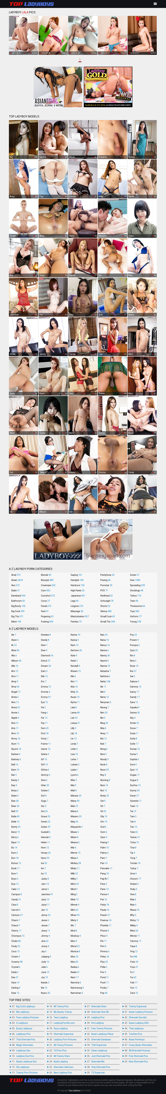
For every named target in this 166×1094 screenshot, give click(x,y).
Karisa (75, 640)
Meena (75, 842)
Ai (14, 645)
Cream (15, 956)
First (44, 733)
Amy (15, 686)
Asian (17, 580)
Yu (132, 972)
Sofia (133, 738)
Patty (104, 904)
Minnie (75, 904)
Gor (43, 806)
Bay (14, 785)
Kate (74, 655)
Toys (134, 611)
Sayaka (134, 707)
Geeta (45, 754)
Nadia (75, 972)
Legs (75, 601)
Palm (104, 847)
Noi (103, 738)
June (45, 972)
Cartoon (17, 915)
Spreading (137, 585)
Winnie (135, 936)
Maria (74, 811)
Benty (15, 827)
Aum (15, 743)
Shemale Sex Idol (138, 1017)
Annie (15, 712)
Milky (74, 878)
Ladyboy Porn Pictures (65, 1039)
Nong (103, 749)
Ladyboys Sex (23, 1050)
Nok (103, 743)
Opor (103, 837)
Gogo (44, 801)
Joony (45, 946)
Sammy (135, 686)
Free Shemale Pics (138, 1056)
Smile (134, 723)
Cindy (15, 946)
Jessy (45, 930)
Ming (74, 894)
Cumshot (48, 595)
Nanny (105, 655)
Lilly (73, 728)
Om (103, 821)
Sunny (135, 790)
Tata (134, 832)
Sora (133, 764)
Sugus (134, 780)
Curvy (45, 601)
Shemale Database (101, 1039)
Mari (74, 806)
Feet (45, 611)
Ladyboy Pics (98, 1017)
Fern (45, 728)
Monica (75, 951)
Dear (15, 993)
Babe (15, 590)
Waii (133, 899)
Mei (73, 847)
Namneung (77, 987)
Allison (16, 660)
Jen (44, 910)
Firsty (44, 738)
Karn (74, 645)
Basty (15, 780)
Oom (103, 832)
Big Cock (17, 611)
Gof (44, 795)
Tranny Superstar (138, 1006)
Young (135, 621)
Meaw (75, 832)
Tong (133, 858)
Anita (15, 697)
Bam (15, 769)
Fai (43, 707)
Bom (14, 852)
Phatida (105, 925)
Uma (133, 873)
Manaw (76, 795)
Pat (103, 899)
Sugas (135, 775)
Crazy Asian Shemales (140, 1045)
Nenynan (105, 702)
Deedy (45, 640)
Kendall (75, 666)
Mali (74, 790)
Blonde (46, 575)
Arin (15, 723)
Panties (76, 621)
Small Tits (107, 621)
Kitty (74, 692)
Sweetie (136, 801)
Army (15, 738)
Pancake (106, 868)
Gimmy (45, 775)
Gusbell (45, 832)
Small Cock (107, 616)
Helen (45, 842)
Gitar (45, 785)
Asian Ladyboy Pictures (141, 1012)
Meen (74, 837)
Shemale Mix (98, 1061)
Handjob (77, 580)
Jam (45, 884)
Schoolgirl (106, 601)
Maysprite (77, 827)
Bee (14, 801)
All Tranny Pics (61, 1006)
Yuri (133, 987)
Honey (46, 852)
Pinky (104, 956)
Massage (77, 611)
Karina (75, 634)
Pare (103, 884)
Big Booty (18, 606)
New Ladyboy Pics (63, 1072)
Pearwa (105, 920)
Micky (75, 868)
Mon (74, 941)
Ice (44, 863)
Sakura (134, 681)
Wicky (134, 920)
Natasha (105, 671)
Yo (133, 956)
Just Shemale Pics (100, 1056)
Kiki (73, 676)
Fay (44, 723)
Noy (103, 775)
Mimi (75, 884)
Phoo (103, 936)
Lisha (74, 759)
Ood (103, 827)
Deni (44, 645)
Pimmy (104, 951)
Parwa (104, 894)
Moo (74, 956)
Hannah (46, 837)
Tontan (135, 863)
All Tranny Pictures (63, 1045)
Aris (14, 728)
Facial (46, 606)
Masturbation (80, 616)
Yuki (133, 982)
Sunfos (135, 785)
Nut (103, 790)
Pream (134, 640)
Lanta (75, 712)
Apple (15, 718)
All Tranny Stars (62, 1056)
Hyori (45, 858)
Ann (15, 702)
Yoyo (134, 967)
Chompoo (17, 936)
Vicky (133, 889)
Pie (103, 941)
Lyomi (74, 775)
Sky (133, 718)
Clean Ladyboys (99, 1050)
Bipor (15, 842)
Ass (15, 585)
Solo (135, 580)
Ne (103, 686)
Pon (103, 972)
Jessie (45, 925)
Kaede (45, 982)
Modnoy (76, 936)
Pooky (104, 987)
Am (14, 671)
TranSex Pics (135, 1034)
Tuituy (134, 868)
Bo (14, 847)
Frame (46, 743)
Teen (134, 601)
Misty (74, 920)
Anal (15, 575)
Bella (15, 816)
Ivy (44, 873)
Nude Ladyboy (61, 1061)
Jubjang (46, 956)
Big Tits (17, 616)
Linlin (74, 749)
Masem (76, 816)
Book (15, 868)
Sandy (135, 697)
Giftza (45, 769)
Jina (44, 941)
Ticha (134, 842)
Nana (104, 640)
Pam (103, 858)
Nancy (105, 645)
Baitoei (15, 754)
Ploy (104, 961)
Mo (73, 925)
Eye (44, 702)
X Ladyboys (22, 1023)
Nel (102, 692)
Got (44, 811)
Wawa (134, 910)
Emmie (45, 692)
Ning (104, 723)
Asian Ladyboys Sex (26, 1061)
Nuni (104, 785)
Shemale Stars (99, 1006)
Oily (103, 816)
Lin (74, 738)
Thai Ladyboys (136, 1028)
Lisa (74, 754)
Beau (14, 790)
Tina (133, 847)
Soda (134, 733)
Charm (15, 920)
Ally (14, 666)
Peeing (105, 580)
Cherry (16, 930)
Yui (133, 977)
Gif (44, 759)
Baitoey (16, 759)
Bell (14, 811)
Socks (134, 575)
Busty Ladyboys (24, 1028)
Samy (134, 692)
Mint (74, 910)
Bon (14, 858)
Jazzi (45, 904)
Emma (46, 686)
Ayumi (16, 749)
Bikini (16, 621)
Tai (133, 811)
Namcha (76, 982)
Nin (102, 718)
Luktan (75, 764)
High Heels (77, 590)
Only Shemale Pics (100, 1067)
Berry (15, 837)
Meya (74, 858)
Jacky (45, 878)
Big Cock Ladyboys (25, 1006)
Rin (132, 655)
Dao (14, 977)
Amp (14, 681)
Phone (104, 930)
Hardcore (77, 585)
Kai (44, 987)
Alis (14, 655)
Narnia (105, 666)
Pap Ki (104, 878)
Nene (104, 697)
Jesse (45, 920)
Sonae (135, 749)
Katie (74, 660)
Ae (13, 634)
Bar (14, 775)
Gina (44, 780)
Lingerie (77, 606)
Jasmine (47, 894)
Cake (15, 889)
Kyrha (75, 702)
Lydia (74, 769)
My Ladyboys (23, 1012)
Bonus (16, 863)
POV (104, 590)
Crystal (15, 967)
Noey (104, 733)
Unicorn (135, 878)
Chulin (16, 941)
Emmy (46, 697)
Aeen (15, 640)
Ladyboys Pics (23, 1034)
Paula (104, 910)
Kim (74, 681)
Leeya (75, 723)
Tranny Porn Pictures (27, 1072)
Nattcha (105, 676)
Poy (133, 634)
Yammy (135, 941)
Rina (133, 660)
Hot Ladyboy (97, 1023)
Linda (74, 743)
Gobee (45, 790)
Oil (103, 811)
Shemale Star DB (100, 1012)
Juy (44, 977)
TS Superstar (98, 1072)
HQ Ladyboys (23, 1067)
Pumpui (135, 645)
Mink (75, 899)
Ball (14, 764)
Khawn (76, 671)
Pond (104, 977)
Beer (15, 806)
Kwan (75, 697)
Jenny (45, 915)
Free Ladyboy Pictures (27, 1017)
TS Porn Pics (60, 1050)
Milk (74, 873)
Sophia (134, 759)
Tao (133, 827)
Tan (133, 821)
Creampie (48, 585)
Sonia (134, 754)
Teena (135, 837)
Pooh (104, 982)
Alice (15, 650)
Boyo (14, 878)
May (74, 821)
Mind (74, 889)
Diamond (47, 655)
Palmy (104, 852)
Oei (103, 801)
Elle (44, 676)
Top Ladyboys (75, 1090)
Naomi (104, 660)
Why (133, 915)
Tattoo (135, 595)
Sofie (134, 743)
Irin (43, 868)
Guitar (45, 827)
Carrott (15, 910)
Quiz (134, 650)
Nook (103, 764)
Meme (75, 852)
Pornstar (106, 585)
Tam (133, 816)
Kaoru (45, 993)
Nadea (75, 967)
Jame (45, 889)
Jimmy (45, 936)
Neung (104, 707)
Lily (74, 733)
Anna (15, 707)
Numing (105, 780)
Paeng (104, 842)
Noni (103, 754)
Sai (132, 676)
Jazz (45, 899)
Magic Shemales (24, 1045)
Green (45, 821)
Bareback (18, 595)
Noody (104, 759)
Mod (74, 930)
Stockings (136, 590)
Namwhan (77, 993)
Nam (75, 977)
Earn (44, 671)
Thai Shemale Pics (25, 1039)
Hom (45, 847)
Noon (104, 769)
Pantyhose (107, 575)
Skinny (106, 611)
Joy (44, 951)
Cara (14, 904)
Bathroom (18, 601)
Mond (75, 946)
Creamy (17, 961)
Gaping (76, 575)
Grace (45, 816)
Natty (105, 681)
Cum (45, 590)
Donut (45, 660)
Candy (16, 899)
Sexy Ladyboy (61, 1028)
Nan (103, 634)
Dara (15, 982)
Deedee (46, 634)
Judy (45, 961)
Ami (15, 676)
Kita (74, 686)
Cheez (15, 925)
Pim (103, 946)
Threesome (137, 606)
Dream (46, 666)
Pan (103, 863)
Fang (44, 712)
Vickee (134, 884)
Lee (74, 718)
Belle (15, 821)
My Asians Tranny (63, 1012)
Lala (74, 707)
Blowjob (47, 580)
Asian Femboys (137, 1039)
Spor (134, 769)
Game (45, 749)
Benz (15, 832)
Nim (103, 712)
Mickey (76, 863)
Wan (133, 904)
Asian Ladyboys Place (102, 1034)
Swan (134, 795)
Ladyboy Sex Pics (25, 1056)
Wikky (134, 925)
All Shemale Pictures (139, 1050)
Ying (134, 951)
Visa (133, 894)
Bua (14, 884)
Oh (102, 806)
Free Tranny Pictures (101, 1028)
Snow (134, 728)
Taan (134, 806)
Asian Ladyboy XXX (139, 1023)
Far (44, 718)
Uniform (136, 616)
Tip (132, 852)
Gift (44, 764)
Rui (133, 671)
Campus (16, 894)
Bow (14, 873)
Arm (15, 733)
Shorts (105, 606)
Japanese (78, 595)
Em (43, 681)
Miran (75, 915)
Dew (44, 650)
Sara (134, 702)
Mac (74, 780)
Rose (134, 666)
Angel (15, 692)
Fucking (47, 621)
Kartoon (76, 650)
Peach (105, 915)
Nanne (104, 650)
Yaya (133, 946)
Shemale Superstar (64, 1034)
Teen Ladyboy (61, 1017)
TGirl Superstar (99, 1045)
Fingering (47, 616)
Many (75, 801)
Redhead (106, 595)
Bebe (14, 795)
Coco (15, 951)
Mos (74, 961)
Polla (103, 967)
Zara (134, 993)
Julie (44, 967)
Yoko (134, 961)
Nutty (104, 795)
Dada (14, 972)
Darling (15, 987)
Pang (104, 873)
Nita (103, 728)
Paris (104, 889)
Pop (103, 993)
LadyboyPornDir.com (64, 1023)
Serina (135, 712)
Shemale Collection (63, 1067)
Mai (73, 785)
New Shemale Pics (138, 1061)
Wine (134, 930)
